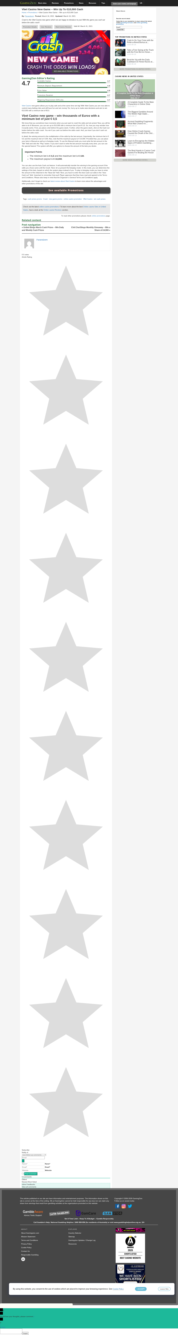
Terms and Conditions (29, 1240)
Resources (72, 1244)
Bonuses (93, 3)
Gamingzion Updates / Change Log (81, 1240)
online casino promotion (73, 199)
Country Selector (74, 1233)
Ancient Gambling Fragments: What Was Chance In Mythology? (140, 122)
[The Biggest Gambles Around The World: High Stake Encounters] (120, 114)
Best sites (42, 3)
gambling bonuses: (127, 23)
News (81, 3)
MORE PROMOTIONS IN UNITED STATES (135, 69)
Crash (45, 199)
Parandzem (29, 16)
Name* (47, 1164)
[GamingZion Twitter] (130, 1206)
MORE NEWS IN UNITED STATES (135, 160)
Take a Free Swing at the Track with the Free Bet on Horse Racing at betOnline (140, 51)
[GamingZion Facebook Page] (117, 1206)
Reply (3, 1327)
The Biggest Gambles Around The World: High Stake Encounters (140, 113)
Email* (47, 1167)
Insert (25, 1333)
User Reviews (46, 27)
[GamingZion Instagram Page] (124, 1206)
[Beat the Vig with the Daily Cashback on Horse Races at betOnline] (120, 62)
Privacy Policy (26, 1244)
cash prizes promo (35, 199)
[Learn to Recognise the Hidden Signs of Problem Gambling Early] (120, 143)
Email (118, 27)
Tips (103, 3)
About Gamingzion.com (30, 1233)
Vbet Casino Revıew (63, 27)
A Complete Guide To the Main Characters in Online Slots (141, 103)
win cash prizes (99, 199)
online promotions (99, 216)
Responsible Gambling (30, 1255)
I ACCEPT (141, 1289)
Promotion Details (30, 27)
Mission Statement (28, 1237)
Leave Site (164, 1289)
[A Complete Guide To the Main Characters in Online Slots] (120, 105)
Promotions (69, 3)
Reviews (55, 3)
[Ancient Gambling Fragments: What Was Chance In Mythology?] (120, 124)
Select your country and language (124, 4)
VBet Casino (88, 199)
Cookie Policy (26, 1247)
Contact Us (25, 1251)
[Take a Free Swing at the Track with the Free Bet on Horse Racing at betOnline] (120, 52)
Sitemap (71, 1237)
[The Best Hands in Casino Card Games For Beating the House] (120, 153)
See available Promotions (66, 190)
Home (24, 12)
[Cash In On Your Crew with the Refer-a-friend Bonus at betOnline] (120, 43)
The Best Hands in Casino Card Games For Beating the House (141, 152)
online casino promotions (49, 207)
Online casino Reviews (52, 210)
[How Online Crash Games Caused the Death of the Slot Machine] (120, 134)
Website (48, 1170)
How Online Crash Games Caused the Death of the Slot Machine (140, 132)
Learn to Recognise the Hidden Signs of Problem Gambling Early (141, 142)
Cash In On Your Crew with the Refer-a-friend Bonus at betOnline (140, 41)
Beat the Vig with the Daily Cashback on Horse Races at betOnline (139, 61)
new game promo (55, 199)
